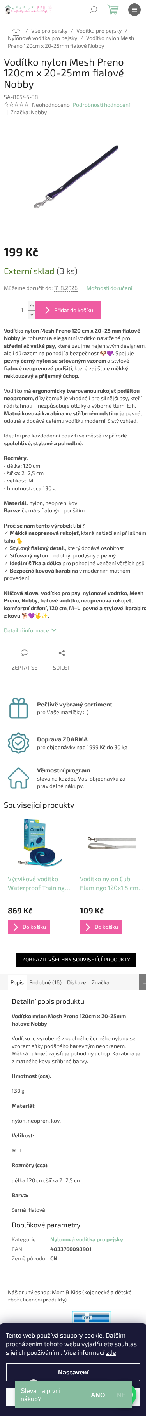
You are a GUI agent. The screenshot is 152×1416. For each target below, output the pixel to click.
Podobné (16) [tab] (45, 982)
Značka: (29, 112)
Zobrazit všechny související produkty (76, 959)
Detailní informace (26, 630)
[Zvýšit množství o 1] (31, 305)
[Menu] (134, 9)
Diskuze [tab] (76, 982)
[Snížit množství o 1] (31, 314)
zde (111, 1352)
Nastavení (73, 1372)
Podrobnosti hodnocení (101, 104)
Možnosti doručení (109, 288)
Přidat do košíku (73, 310)
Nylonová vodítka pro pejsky (86, 1239)
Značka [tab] (101, 982)
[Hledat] (93, 9)
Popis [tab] (17, 982)
